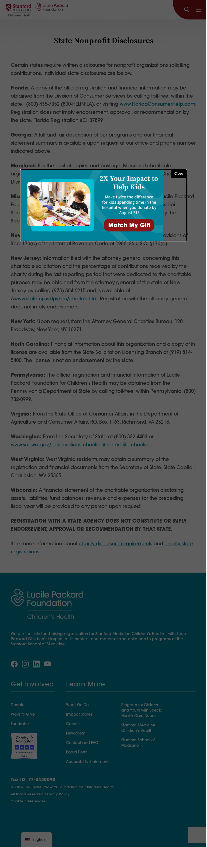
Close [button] (178, 173)
